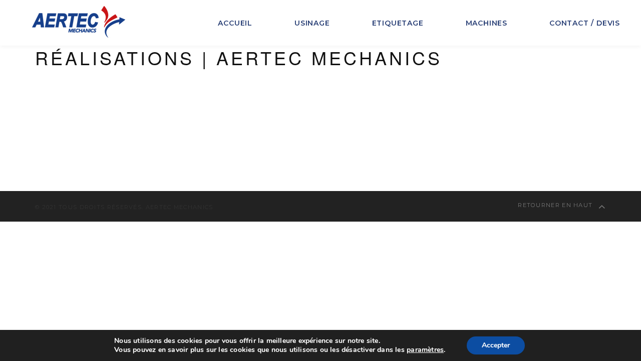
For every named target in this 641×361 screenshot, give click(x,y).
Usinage (312, 23)
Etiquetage (398, 23)
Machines (486, 23)
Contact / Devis (584, 23)
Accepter (496, 345)
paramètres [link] (425, 349)
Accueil (235, 23)
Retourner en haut (556, 205)
